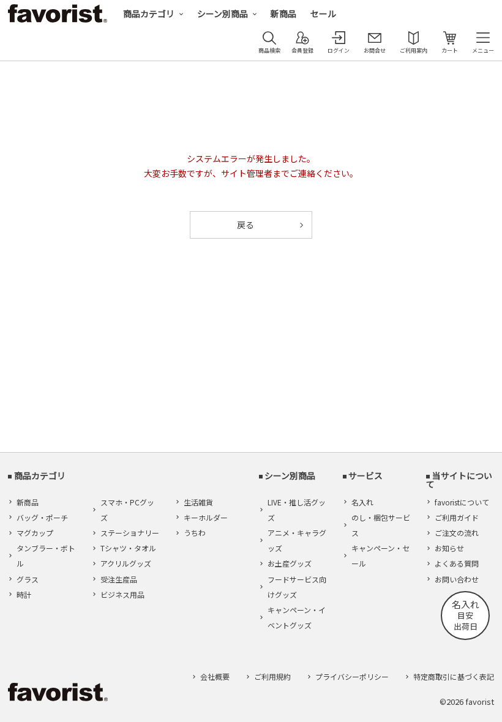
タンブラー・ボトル (46, 555)
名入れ (362, 502)
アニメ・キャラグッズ (297, 540)
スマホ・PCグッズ (127, 510)
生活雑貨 (198, 502)
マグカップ (35, 532)
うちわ (195, 532)
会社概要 (215, 676)
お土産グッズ (290, 563)
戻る (245, 224)
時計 (24, 594)
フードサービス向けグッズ (297, 587)
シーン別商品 (222, 13)
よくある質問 (457, 563)
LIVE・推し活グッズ (297, 510)
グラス (28, 579)
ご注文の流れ (457, 532)
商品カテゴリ (148, 13)
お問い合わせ (457, 579)
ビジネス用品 (122, 594)
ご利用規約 (272, 676)
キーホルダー (206, 517)
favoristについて (462, 502)
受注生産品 (118, 579)
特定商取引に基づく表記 (453, 676)
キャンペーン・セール (380, 555)
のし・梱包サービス (380, 525)
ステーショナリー (129, 532)
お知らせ (449, 548)
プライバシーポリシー (352, 676)
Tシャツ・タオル (128, 548)
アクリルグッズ (125, 563)
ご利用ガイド (457, 517)
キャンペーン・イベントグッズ (297, 617)
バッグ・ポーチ (42, 517)
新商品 (283, 13)
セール (323, 13)
